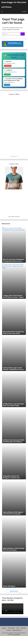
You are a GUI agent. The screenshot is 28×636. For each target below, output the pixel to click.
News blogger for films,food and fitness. (13, 4)
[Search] (23, 34)
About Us (4, 628)
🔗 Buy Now (7, 84)
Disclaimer (23, 628)
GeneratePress (16, 634)
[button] (2, 11)
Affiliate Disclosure (16, 630)
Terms (17, 628)
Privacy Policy (11, 628)
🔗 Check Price (8, 65)
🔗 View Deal (7, 74)
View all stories (14, 591)
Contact (9, 630)
